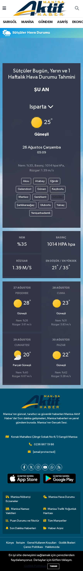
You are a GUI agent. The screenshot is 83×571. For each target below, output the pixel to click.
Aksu (26, 181)
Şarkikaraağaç (25, 205)
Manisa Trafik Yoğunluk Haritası (59, 511)
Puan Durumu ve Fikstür (24, 520)
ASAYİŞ (62, 22)
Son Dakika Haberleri (23, 528)
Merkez (23, 196)
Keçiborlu (58, 189)
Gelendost (24, 189)
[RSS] (59, 467)
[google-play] (59, 479)
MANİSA (27, 22)
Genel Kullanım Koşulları (41, 542)
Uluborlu (45, 205)
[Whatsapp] (52, 467)
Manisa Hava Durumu (61, 496)
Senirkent (40, 196)
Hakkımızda (52, 547)
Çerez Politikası (33, 547)
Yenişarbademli (40, 213)
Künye (10, 542)
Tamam (53, 566)
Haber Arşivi (55, 528)
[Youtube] (45, 467)
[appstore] (24, 479)
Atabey (40, 181)
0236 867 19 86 (44, 444)
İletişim (20, 542)
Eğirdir (54, 181)
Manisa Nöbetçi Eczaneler (18, 499)
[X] (31, 467)
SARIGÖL (10, 22)
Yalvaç (60, 205)
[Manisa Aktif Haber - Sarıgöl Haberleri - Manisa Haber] (40, 8)
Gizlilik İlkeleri (67, 542)
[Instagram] (38, 467)
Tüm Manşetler (57, 520)
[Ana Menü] (4, 8)
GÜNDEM (45, 22)
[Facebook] (24, 467)
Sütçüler (57, 196)
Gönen (41, 189)
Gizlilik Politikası (35, 566)
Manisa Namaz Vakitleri (18, 511)
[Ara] (76, 8)
